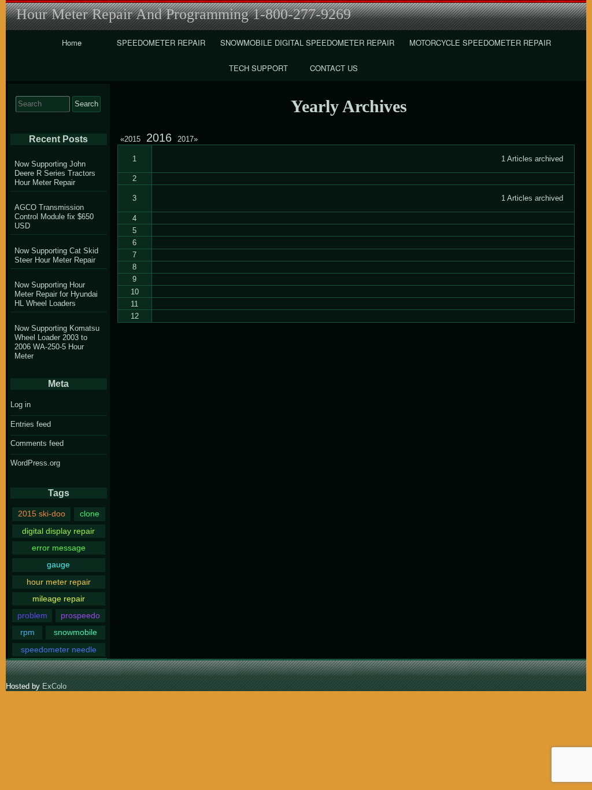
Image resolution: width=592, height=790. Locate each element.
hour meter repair (59, 581)
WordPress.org (35, 463)
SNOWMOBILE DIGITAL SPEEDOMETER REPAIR (307, 42)
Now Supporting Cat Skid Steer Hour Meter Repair (56, 255)
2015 (132, 139)
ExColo (54, 686)
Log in (20, 404)
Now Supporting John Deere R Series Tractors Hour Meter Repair (54, 173)
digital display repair (58, 531)
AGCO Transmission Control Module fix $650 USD (54, 216)
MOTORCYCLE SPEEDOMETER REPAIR (480, 42)
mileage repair (58, 598)
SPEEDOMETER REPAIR (161, 42)
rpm (27, 632)
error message (59, 547)
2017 (187, 139)
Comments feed (37, 443)
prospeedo (80, 615)
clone (89, 513)
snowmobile (75, 632)
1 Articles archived (532, 158)
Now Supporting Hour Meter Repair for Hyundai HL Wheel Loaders (56, 294)
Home (72, 42)
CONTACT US (334, 67)
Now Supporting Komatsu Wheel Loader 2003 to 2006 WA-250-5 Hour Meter (56, 342)
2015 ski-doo (41, 513)
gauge (58, 564)
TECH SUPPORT (258, 67)
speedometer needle (59, 649)
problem (32, 615)
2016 (159, 137)
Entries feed (30, 424)
